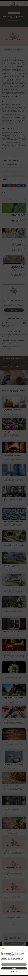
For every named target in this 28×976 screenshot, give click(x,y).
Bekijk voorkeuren (14, 971)
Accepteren (14, 964)
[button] (26, 948)
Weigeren (14, 968)
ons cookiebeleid (14, 959)
